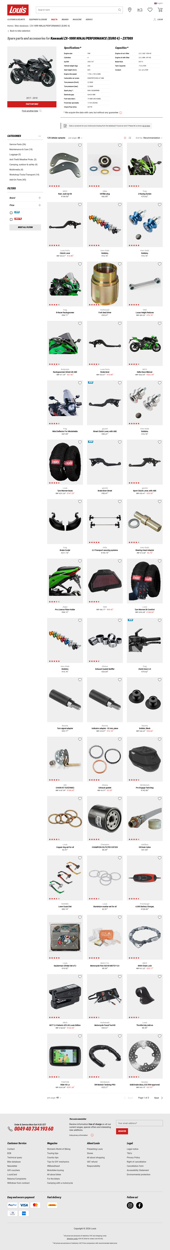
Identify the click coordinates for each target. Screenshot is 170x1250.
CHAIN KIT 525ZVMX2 (65, 788)
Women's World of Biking (58, 1149)
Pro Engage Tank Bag (145, 788)
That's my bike (32, 104)
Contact (11, 1149)
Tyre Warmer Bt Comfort (145, 609)
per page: (72, 138)
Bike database (14, 1162)
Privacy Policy (133, 1157)
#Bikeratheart (53, 1166)
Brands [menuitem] (65, 19)
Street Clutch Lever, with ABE (105, 431)
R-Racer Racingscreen (65, 312)
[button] (158, 3)
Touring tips (52, 1153)
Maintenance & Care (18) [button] (21, 149)
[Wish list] (150, 10)
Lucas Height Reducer (145, 312)
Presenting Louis (95, 1149)
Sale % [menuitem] (54, 19)
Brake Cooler (65, 550)
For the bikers (53, 1179)
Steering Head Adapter (144, 550)
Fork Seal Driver (105, 312)
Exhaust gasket (105, 788)
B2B (9, 1153)
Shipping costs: (72, 1239)
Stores (90, 1153)
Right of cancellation (136, 1162)
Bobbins (104, 253)
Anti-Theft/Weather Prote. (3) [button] (23, 159)
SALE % (18, 219)
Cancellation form (135, 1166)
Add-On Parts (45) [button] (17, 179)
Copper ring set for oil (65, 847)
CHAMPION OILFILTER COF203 (105, 847)
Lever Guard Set (65, 906)
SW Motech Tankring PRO (104, 1085)
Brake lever (104, 372)
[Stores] (129, 10)
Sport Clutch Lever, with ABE (144, 491)
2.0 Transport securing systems (105, 550)
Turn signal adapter (65, 728)
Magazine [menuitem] (77, 19)
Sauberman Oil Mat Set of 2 (65, 966)
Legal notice (132, 1149)
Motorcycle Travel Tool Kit (104, 1025)
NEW (17, 212)
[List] (130, 138)
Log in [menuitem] (160, 19)
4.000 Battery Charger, (144, 906)
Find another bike (30, 111)
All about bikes (54, 1174)
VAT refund (92, 1162)
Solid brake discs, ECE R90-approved (145, 1085)
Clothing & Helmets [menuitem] (16, 19)
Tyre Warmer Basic (65, 491)
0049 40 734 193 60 (33, 1129)
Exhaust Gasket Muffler (104, 669)
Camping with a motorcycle (60, 1183)
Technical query (14, 1157)
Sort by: (139, 138)
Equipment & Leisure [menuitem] (38, 19)
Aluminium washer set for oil (104, 906)
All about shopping (96, 1157)
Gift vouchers (13, 1170)
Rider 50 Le (65, 1085)
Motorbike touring (55, 1170)
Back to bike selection (19, 31)
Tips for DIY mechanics (58, 1162)
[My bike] (140, 10)
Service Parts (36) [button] (17, 144)
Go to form (146, 126)
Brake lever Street (105, 491)
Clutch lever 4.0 (144, 669)
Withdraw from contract (18, 1183)
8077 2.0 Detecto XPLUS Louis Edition (65, 1025)
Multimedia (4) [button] (16, 169)
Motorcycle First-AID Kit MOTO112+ (105, 966)
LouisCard (12, 1174)
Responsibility (93, 1166)
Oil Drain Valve (145, 847)
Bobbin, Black (144, 728)
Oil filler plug (105, 194)
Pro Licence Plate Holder (65, 609)
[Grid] (125, 137)
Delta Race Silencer (144, 372)
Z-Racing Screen (144, 194)
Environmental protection (138, 1174)
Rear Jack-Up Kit (65, 194)
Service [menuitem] (89, 19)
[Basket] (160, 10)
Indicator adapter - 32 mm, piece (105, 728)
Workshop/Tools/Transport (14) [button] (24, 174)
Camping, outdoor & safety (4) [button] (23, 164)
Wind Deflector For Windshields (65, 431)
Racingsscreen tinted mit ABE (65, 372)
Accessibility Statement (138, 1170)
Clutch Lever (65, 253)
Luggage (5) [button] (15, 154)
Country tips (52, 1157)
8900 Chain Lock (145, 966)
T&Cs (129, 1153)
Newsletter (12, 1166)
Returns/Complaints (16, 1179)
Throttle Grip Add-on (144, 1025)
